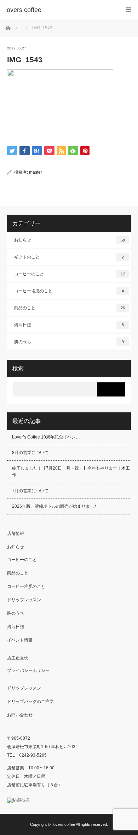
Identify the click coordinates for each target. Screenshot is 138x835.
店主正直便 (17, 657)
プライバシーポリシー (28, 670)
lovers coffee (64, 824)
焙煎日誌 (69, 324)
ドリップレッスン (24, 599)
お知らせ (69, 240)
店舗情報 (15, 533)
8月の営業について (30, 452)
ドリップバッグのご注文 (30, 701)
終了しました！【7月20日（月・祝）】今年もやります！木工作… (71, 471)
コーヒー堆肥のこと (69, 290)
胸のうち (69, 341)
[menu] (128, 9)
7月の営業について (30, 490)
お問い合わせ (20, 714)
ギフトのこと (69, 257)
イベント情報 (20, 640)
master (35, 172)
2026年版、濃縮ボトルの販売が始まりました (55, 506)
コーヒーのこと (69, 274)
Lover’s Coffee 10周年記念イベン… (46, 437)
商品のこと (69, 307)
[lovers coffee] (58, 10)
